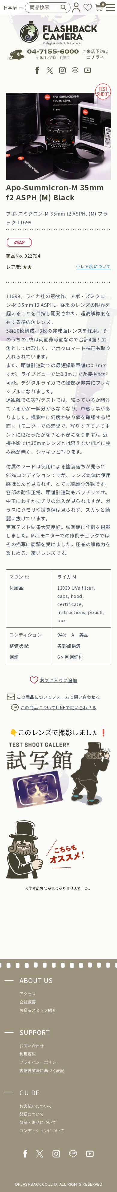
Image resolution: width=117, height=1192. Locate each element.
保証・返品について (38, 1122)
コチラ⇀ (95, 57)
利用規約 (28, 1054)
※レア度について (93, 266)
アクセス (28, 993)
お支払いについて (36, 1106)
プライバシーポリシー (40, 1062)
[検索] (64, 7)
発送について (32, 1114)
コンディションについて (42, 1130)
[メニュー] (108, 7)
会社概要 (28, 1002)
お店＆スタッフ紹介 (38, 1010)
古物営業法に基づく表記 (42, 1070)
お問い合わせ (32, 1045)
